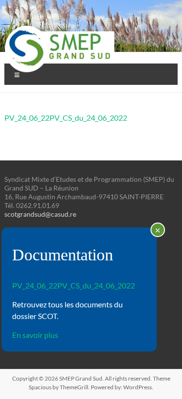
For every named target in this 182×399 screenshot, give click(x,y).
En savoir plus (35, 334)
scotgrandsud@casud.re (40, 214)
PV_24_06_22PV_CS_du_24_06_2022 (65, 117)
